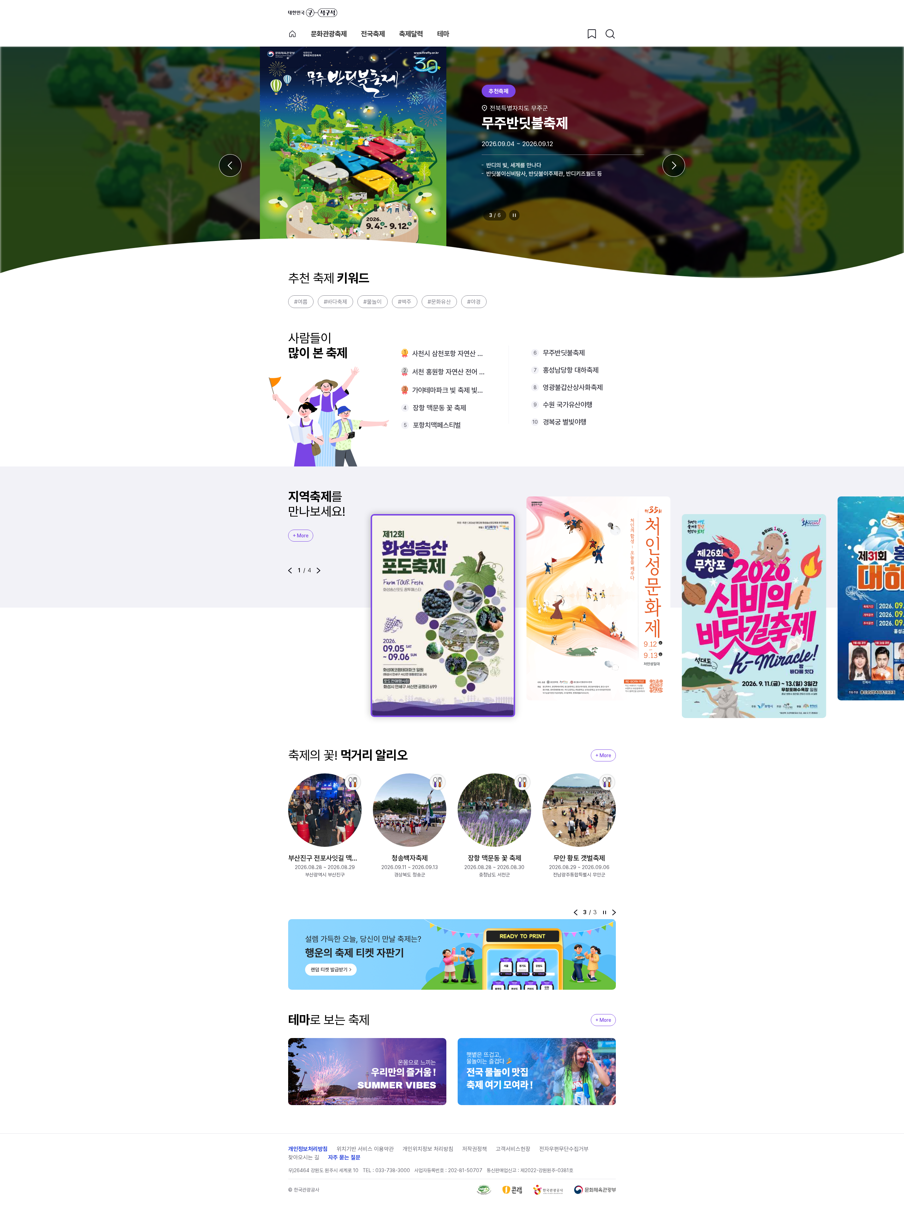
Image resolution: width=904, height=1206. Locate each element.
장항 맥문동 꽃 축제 (439, 408)
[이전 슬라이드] (230, 165)
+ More (301, 535)
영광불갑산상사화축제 (573, 387)
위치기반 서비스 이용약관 (365, 1149)
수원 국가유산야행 (568, 404)
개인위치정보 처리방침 (428, 1149)
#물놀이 (372, 302)
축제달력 (411, 34)
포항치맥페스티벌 (437, 425)
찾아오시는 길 (303, 1157)
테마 (443, 34)
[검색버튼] (610, 34)
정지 (514, 215)
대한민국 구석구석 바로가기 (312, 12)
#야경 (474, 302)
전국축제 (373, 34)
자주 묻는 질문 (344, 1157)
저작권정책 (474, 1149)
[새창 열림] (484, 1190)
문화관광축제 (329, 34)
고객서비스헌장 (513, 1149)
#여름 (301, 302)
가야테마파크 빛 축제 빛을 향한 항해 (449, 390)
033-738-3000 (392, 1170)
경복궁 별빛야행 (565, 422)
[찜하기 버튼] (591, 34)
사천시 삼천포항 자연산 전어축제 (449, 353)
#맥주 (404, 302)
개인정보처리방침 (308, 1149)
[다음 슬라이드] (673, 165)
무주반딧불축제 (564, 353)
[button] (290, 570)
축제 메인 (292, 34)
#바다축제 (335, 302)
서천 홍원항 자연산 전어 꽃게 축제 (449, 372)
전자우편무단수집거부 (564, 1149)
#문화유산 (439, 302)
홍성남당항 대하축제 (571, 370)
